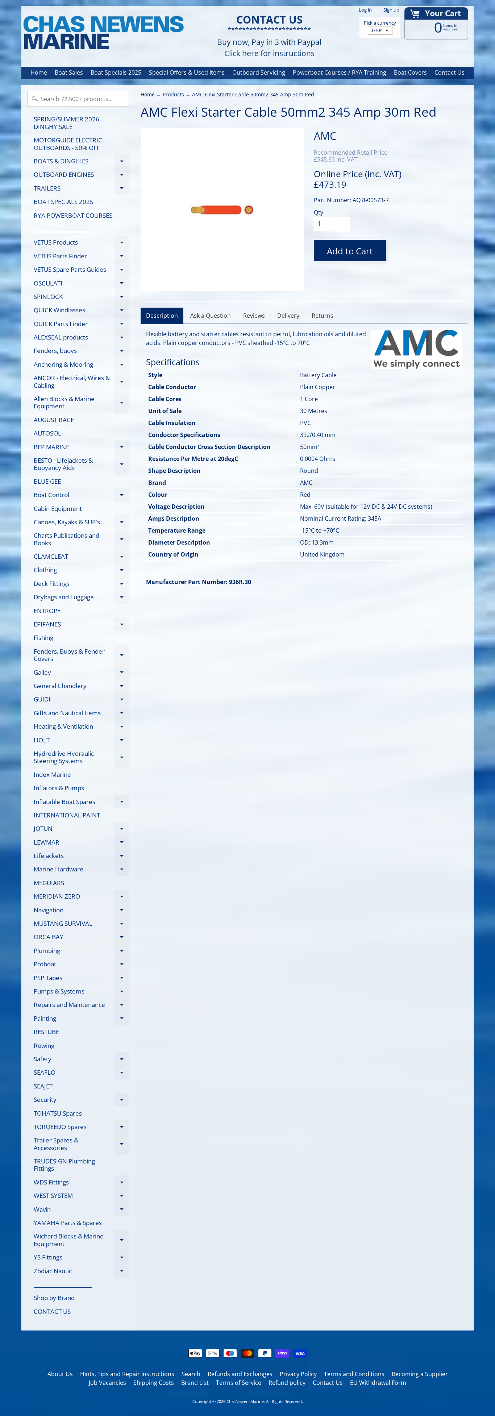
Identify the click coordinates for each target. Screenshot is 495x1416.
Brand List (195, 1383)
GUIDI (81, 700)
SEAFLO (81, 1073)
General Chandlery (81, 687)
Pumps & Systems (81, 992)
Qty (318, 212)
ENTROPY (47, 611)
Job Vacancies (107, 1383)
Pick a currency (380, 23)
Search (191, 1374)
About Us (60, 1374)
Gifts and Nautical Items (81, 714)
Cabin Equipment (58, 508)
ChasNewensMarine (245, 1401)
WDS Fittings (81, 1183)
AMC (325, 136)
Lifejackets (81, 857)
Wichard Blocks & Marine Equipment (81, 1240)
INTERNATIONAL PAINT (67, 815)
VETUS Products (81, 243)
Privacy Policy (298, 1374)
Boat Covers (410, 72)
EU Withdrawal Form (378, 1383)
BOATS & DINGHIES (81, 162)
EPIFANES (81, 625)
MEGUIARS (49, 883)
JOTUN (81, 830)
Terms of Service (238, 1383)
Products (173, 94)
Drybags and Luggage (81, 598)
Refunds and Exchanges (240, 1374)
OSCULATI (81, 284)
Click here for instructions (269, 53)
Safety (81, 1060)
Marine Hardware (81, 870)
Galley (81, 673)
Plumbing (81, 951)
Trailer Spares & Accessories (81, 1144)
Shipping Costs (153, 1383)
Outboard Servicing (258, 72)
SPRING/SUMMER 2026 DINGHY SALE (66, 122)
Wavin (81, 1210)
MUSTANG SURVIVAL (81, 924)
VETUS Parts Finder (81, 257)
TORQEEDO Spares (81, 1128)
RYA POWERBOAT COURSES (73, 215)
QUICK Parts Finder (81, 325)
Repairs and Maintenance (81, 1006)
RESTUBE (46, 1032)
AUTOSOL (47, 433)
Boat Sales (69, 72)
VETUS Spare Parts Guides (81, 270)
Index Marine (52, 774)
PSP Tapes (81, 979)
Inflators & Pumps (59, 788)
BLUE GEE (47, 481)
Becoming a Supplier (420, 1374)
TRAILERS (81, 189)
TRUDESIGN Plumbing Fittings (64, 1165)
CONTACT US (52, 1311)
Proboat (81, 965)
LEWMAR (81, 843)
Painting (81, 1019)
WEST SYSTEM (81, 1197)
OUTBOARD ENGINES (81, 176)
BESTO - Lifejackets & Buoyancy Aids (81, 464)
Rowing (44, 1045)
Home (38, 72)
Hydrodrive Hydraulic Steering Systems (81, 757)
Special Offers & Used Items (187, 72)
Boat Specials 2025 (116, 72)
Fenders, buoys (81, 352)
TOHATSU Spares (58, 1113)
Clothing (81, 571)
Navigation (81, 911)
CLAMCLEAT (81, 557)
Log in (365, 10)
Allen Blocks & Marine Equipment (81, 403)
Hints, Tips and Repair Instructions (127, 1374)
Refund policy (287, 1383)
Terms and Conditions (354, 1374)
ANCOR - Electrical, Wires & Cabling (81, 382)
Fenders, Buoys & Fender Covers (81, 655)
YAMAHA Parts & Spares (68, 1223)
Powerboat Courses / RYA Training (339, 72)
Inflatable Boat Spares (81, 802)
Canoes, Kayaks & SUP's (81, 523)
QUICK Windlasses (81, 311)
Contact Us (449, 72)
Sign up (391, 10)
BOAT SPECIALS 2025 (63, 201)
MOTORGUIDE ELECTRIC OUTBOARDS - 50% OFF (68, 143)
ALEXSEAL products (81, 338)
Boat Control (81, 496)
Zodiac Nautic (81, 1272)
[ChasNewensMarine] (102, 33)
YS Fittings (81, 1258)
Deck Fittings (81, 584)
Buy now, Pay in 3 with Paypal (269, 42)
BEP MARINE (81, 448)
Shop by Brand (54, 1298)
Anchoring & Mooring (81, 365)
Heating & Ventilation (81, 727)
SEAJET (43, 1086)
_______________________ (63, 229)
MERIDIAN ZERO (81, 897)
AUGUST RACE (54, 420)
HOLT (81, 741)
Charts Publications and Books (81, 539)
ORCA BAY (81, 938)
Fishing (43, 637)
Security (81, 1101)
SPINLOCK (81, 297)
